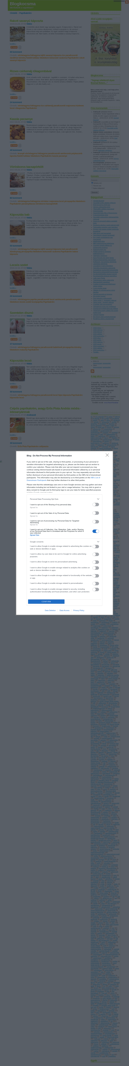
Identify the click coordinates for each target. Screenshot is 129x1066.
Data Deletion (50, 610)
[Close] (108, 455)
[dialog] (64, 533)
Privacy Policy (78, 610)
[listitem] (64, 499)
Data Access (64, 610)
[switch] (95, 504)
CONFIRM (46, 602)
